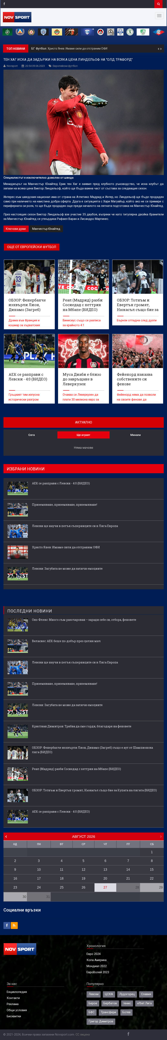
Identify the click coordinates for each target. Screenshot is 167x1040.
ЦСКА (109, 994)
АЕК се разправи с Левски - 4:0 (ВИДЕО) (61, 483)
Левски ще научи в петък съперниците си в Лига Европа (75, 526)
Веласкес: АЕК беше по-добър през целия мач (66, 641)
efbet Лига (144, 1003)
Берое (93, 1003)
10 (39, 869)
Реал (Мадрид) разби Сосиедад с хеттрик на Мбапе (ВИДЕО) (76, 769)
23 (15, 887)
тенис (127, 1003)
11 (61, 869)
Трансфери (108, 1012)
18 (62, 878)
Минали (135, 434)
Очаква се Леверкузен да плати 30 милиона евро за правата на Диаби (81, 399)
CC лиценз (83, 1034)
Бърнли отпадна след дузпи (137, 320)
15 (152, 869)
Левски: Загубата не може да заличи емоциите (67, 568)
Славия (146, 994)
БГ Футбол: (39, 48)
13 (105, 869)
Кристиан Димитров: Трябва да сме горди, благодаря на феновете (81, 726)
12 (83, 869)
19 (83, 878)
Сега (31, 434)
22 (152, 878)
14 (128, 869)
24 (39, 887)
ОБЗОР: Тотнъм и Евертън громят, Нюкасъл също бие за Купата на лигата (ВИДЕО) (94, 790)
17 (39, 878)
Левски (94, 994)
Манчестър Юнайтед (46, 228)
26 (83, 887)
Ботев (126, 1012)
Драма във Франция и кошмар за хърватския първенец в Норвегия (24, 325)
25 (62, 887)
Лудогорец (127, 994)
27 (105, 887)
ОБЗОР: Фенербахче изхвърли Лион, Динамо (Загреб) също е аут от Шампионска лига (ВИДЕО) (92, 750)
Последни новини (29, 611)
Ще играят (83, 434)
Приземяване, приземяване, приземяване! (64, 505)
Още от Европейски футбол (31, 247)
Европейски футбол (65, 65)
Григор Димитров (101, 1021)
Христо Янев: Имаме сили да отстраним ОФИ (77, 48)
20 (105, 878)
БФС (91, 1012)
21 (128, 878)
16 (15, 878)
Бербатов (110, 1003)
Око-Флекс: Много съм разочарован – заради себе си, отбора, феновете (84, 620)
